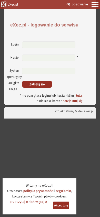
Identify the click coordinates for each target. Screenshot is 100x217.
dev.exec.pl (86, 111)
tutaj (79, 95)
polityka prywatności (38, 191)
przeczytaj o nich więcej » (28, 202)
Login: (15, 44)
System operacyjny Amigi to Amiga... (14, 80)
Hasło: (15, 57)
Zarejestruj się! (73, 101)
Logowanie (80, 4)
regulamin (63, 191)
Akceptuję (61, 205)
